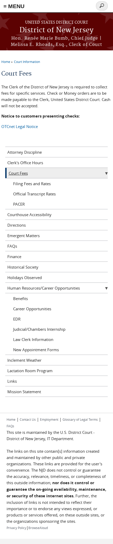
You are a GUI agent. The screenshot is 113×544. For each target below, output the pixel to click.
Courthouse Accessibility (29, 214)
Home (5, 62)
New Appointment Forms (36, 349)
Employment (49, 419)
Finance (14, 256)
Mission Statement (24, 391)
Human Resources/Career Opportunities (43, 288)
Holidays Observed (24, 277)
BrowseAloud (38, 528)
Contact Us (28, 419)
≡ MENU (13, 6)
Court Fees (18, 173)
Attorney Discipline (24, 152)
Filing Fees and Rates (32, 183)
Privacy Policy (16, 528)
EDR (16, 319)
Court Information (27, 62)
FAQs (12, 246)
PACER (19, 204)
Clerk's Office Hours (25, 162)
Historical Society (22, 267)
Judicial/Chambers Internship (39, 329)
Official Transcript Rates (34, 193)
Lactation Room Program (30, 370)
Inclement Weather (24, 360)
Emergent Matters (23, 235)
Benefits (20, 298)
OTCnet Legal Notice (19, 126)
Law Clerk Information (33, 339)
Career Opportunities (32, 308)
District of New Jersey (56, 30)
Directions (16, 225)
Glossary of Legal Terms (80, 419)
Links (12, 381)
